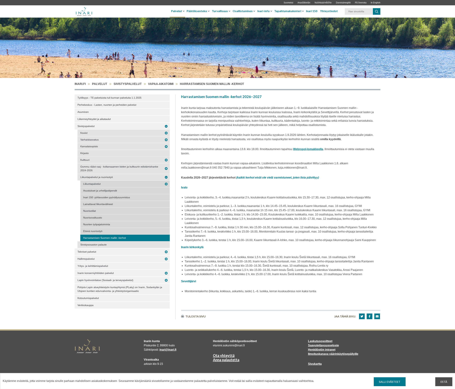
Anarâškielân (304, 2)
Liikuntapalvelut (92, 183)
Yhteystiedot (329, 11)
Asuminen (83, 111)
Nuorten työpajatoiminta (96, 224)
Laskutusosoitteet (320, 341)
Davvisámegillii (343, 2)
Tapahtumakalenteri (287, 11)
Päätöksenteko (197, 11)
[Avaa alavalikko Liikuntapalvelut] (166, 184)
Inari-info (263, 11)
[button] (362, 316)
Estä (443, 381)
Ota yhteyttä (224, 355)
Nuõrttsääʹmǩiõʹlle (323, 2)
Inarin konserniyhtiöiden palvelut (95, 273)
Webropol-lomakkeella (308, 149)
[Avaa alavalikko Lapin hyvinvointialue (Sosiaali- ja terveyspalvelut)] (166, 280)
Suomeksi (288, 2)
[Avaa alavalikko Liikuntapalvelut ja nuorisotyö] (166, 177)
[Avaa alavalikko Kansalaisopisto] (166, 146)
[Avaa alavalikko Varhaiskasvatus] (166, 139)
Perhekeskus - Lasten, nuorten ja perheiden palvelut (106, 104)
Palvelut (176, 11)
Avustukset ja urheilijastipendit (100, 190)
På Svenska (360, 2)
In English (375, 2)
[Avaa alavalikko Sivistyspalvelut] (166, 126)
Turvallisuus (220, 11)
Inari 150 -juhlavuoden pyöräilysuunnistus (106, 197)
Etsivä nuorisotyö (92, 231)
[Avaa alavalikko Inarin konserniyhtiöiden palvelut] (166, 273)
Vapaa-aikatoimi (160, 83)
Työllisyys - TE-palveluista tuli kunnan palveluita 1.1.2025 (109, 97)
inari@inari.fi (167, 349)
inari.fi (80, 83)
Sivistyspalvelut (128, 83)
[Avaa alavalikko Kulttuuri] (166, 160)
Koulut (83, 132)
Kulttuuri (85, 159)
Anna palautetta (226, 360)
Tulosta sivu (195, 316)
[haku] (376, 11)
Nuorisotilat (89, 210)
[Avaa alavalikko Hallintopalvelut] (166, 259)
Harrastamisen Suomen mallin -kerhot (104, 237)
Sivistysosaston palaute (93, 244)
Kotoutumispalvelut (88, 298)
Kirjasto (84, 153)
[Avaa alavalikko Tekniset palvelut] (166, 251)
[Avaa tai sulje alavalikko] (184, 11)
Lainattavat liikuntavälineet (98, 204)
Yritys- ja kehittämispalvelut (92, 265)
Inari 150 (311, 11)
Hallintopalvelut (86, 258)
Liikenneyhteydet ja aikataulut (94, 119)
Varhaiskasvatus (89, 139)
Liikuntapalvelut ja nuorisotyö (96, 177)
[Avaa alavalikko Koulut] (166, 133)
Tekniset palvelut (86, 251)
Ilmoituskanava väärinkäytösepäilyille (333, 353)
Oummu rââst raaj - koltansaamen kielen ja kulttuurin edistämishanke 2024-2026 (119, 168)
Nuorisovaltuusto (92, 217)
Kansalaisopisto (89, 146)
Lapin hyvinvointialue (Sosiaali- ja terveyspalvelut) (105, 280)
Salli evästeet (389, 381)
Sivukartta (315, 363)
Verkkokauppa (85, 305)
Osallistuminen (243, 11)
